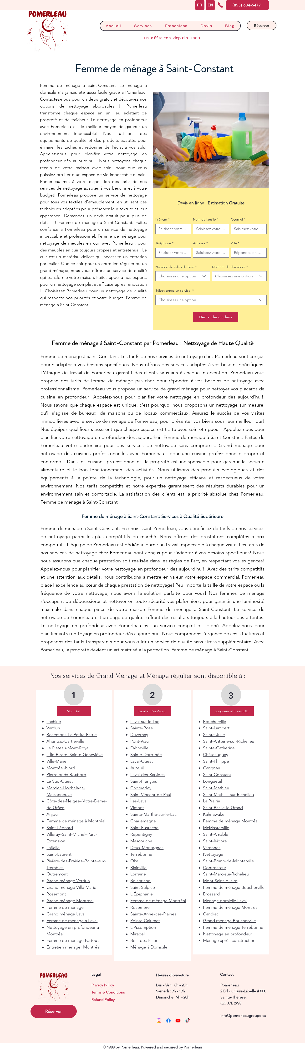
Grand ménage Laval (66, 914)
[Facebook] (168, 1020)
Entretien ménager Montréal (73, 947)
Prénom (162, 219)
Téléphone (164, 243)
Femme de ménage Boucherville (233, 887)
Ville (235, 243)
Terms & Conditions (108, 992)
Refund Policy (103, 999)
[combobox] (182, 276)
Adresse (200, 243)
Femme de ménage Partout (72, 940)
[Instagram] (159, 1020)
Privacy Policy (103, 985)
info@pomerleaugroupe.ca (243, 1015)
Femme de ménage (65, 907)
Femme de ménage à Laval (71, 920)
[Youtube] (178, 1020)
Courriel (238, 219)
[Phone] (220, 5)
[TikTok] (187, 1020)
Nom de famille (205, 219)
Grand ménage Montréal (69, 900)
